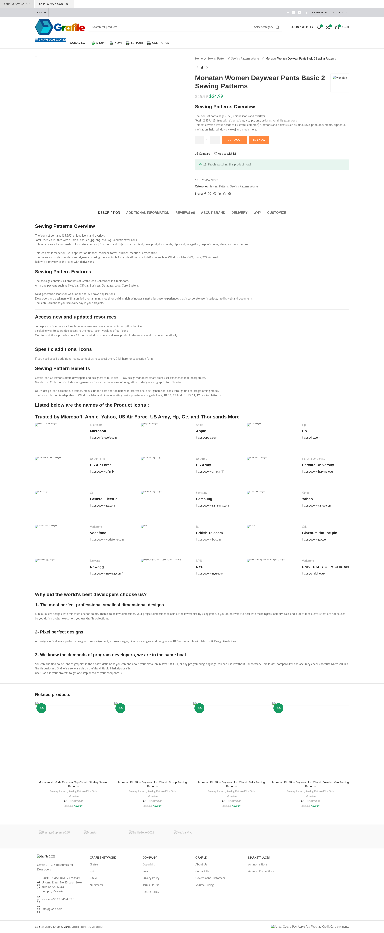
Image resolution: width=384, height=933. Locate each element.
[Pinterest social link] (214, 194)
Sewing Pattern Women (245, 58)
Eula (145, 871)
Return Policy (151, 892)
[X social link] (209, 194)
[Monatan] (102, 836)
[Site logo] (60, 27)
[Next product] (207, 67)
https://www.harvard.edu (317, 471)
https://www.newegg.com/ (106, 573)
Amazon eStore (257, 864)
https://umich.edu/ (313, 573)
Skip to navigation (17, 4)
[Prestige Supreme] (57, 836)
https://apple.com (206, 437)
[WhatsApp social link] (224, 194)
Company (150, 857)
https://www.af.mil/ (102, 471)
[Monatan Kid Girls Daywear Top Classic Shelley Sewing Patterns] (73, 740)
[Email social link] (293, 12)
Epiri (92, 871)
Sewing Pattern (217, 58)
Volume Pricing (204, 885)
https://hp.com (311, 437)
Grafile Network (103, 857)
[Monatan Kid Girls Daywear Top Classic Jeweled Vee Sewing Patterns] (310, 740)
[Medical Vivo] (192, 836)
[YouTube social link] (299, 12)
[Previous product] (197, 67)
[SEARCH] (277, 27)
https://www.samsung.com (212, 505)
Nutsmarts (96, 885)
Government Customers (210, 878)
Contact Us (202, 871)
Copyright (149, 864)
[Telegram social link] (229, 194)
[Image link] (46, 856)
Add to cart (234, 140)
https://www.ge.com (102, 505)
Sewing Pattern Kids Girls (82, 791)
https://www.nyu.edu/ (209, 573)
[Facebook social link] (288, 12)
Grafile (94, 864)
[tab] (109, 211)
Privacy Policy (151, 878)
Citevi (93, 878)
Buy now (259, 140)
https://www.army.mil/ (210, 471)
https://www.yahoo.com (317, 505)
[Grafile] (147, 836)
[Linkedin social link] (305, 12)
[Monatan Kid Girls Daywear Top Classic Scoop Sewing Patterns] (152, 740)
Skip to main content (54, 4)
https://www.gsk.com (315, 539)
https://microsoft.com (103, 437)
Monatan (74, 796)
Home (199, 58)
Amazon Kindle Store (261, 871)
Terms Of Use (151, 885)
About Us (201, 864)
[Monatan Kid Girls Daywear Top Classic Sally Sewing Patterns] (231, 740)
